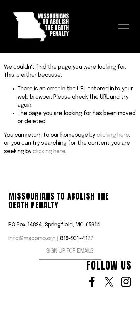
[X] (109, 281)
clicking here (113, 135)
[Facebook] (92, 281)
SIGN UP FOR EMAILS (70, 251)
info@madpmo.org (32, 238)
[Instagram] (126, 281)
